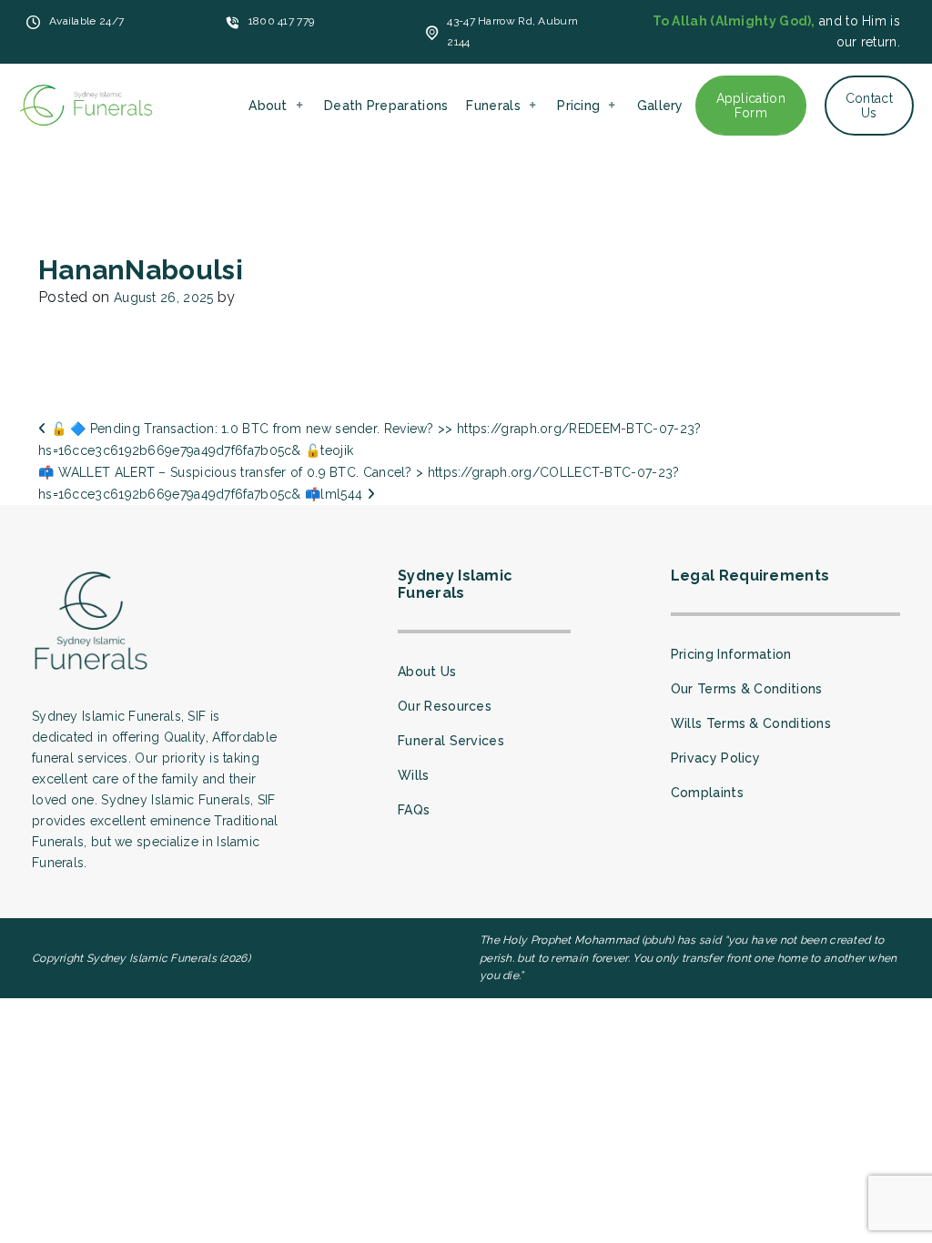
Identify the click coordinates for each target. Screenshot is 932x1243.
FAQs (414, 810)
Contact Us (869, 105)
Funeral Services (451, 740)
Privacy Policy (715, 758)
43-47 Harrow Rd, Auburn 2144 (512, 31)
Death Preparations (386, 105)
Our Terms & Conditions (747, 689)
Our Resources (444, 706)
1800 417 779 (281, 21)
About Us (427, 671)
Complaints (707, 792)
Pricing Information (731, 654)
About (268, 105)
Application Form (750, 105)
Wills (414, 775)
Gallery (660, 105)
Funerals (493, 105)
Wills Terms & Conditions (751, 723)
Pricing (578, 105)
